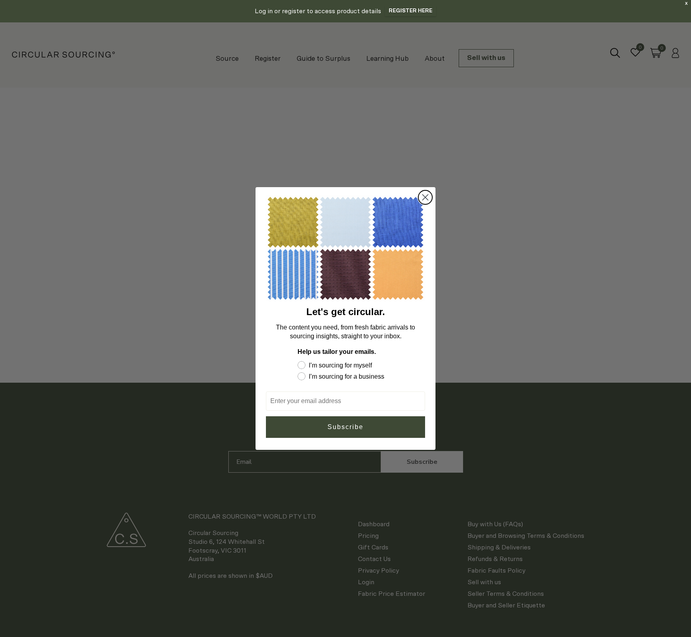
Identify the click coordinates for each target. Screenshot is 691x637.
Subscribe (345, 426)
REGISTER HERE (410, 11)
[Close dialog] (425, 197)
